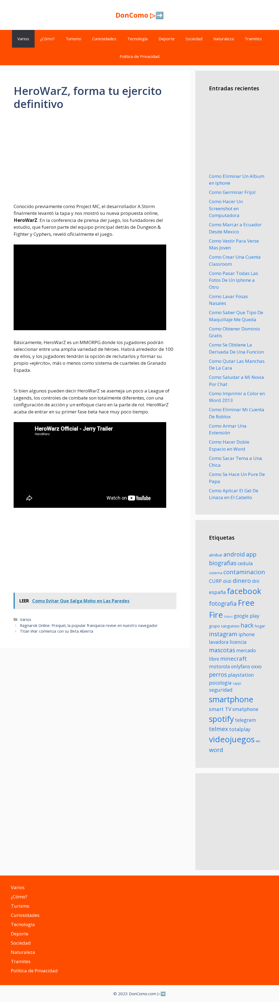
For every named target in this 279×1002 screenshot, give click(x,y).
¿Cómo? (47, 38)
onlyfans (240, 666)
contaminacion (244, 572)
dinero (242, 580)
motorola (219, 666)
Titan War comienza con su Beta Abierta (56, 631)
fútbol (228, 616)
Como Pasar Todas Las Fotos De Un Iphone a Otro (233, 280)
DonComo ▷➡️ (140, 15)
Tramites (253, 38)
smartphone (231, 699)
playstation (241, 675)
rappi (237, 683)
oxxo (256, 666)
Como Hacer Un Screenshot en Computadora (226, 208)
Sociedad (194, 38)
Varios (23, 38)
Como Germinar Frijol (232, 192)
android (234, 554)
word (216, 750)
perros (218, 674)
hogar (260, 626)
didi (227, 581)
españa (217, 592)
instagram (223, 634)
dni (255, 581)
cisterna (215, 572)
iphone (246, 634)
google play (246, 616)
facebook (244, 591)
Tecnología (137, 38)
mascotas (222, 650)
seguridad (220, 689)
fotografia (223, 603)
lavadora (219, 642)
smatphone (245, 709)
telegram (245, 720)
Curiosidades (104, 38)
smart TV (220, 709)
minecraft (233, 658)
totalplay (239, 729)
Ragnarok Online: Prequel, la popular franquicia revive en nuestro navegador (89, 625)
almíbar (215, 555)
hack (247, 625)
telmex (218, 729)
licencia (238, 642)
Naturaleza (223, 38)
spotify (221, 718)
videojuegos (232, 739)
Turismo (73, 38)
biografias (222, 563)
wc (258, 740)
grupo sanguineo (224, 626)
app (251, 554)
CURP (215, 581)
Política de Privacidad (139, 56)
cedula (245, 563)
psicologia (220, 682)
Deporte (167, 38)
